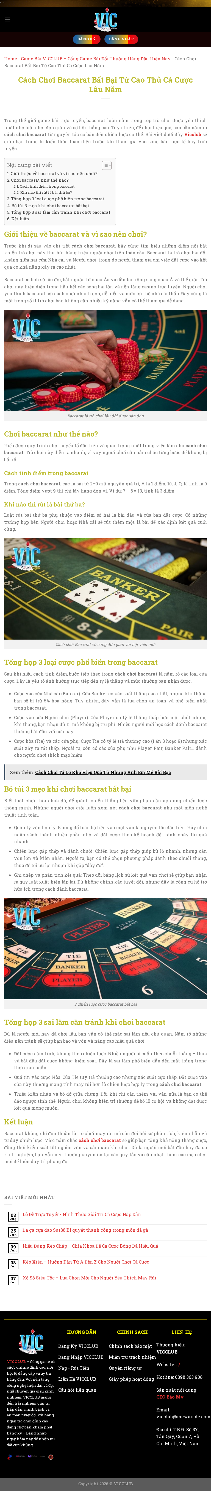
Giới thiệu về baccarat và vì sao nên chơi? (54, 173)
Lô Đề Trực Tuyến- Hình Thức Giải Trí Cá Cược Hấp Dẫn (82, 1214)
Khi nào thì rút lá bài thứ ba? (46, 192)
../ (178, 1364)
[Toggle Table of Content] (104, 165)
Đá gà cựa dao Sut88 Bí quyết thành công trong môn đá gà (85, 1230)
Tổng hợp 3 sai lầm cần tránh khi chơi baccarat (60, 212)
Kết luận (20, 218)
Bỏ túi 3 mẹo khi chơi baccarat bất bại (50, 205)
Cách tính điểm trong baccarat (47, 186)
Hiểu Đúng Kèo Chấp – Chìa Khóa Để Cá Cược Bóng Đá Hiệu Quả (90, 1245)
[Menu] (7, 19)
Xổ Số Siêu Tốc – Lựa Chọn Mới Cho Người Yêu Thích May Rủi (89, 1277)
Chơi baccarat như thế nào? (40, 180)
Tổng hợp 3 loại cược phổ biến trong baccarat (57, 198)
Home (10, 58)
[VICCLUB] (105, 19)
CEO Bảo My (170, 1397)
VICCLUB (16, 1361)
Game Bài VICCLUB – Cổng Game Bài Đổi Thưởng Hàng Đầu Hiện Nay (96, 58)
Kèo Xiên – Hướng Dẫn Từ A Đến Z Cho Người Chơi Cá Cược (86, 1261)
